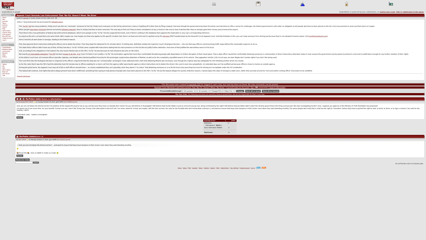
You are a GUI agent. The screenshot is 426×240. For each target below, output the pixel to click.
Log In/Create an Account (238, 87)
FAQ (3, 19)
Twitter (4, 64)
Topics (4, 23)
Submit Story (6, 32)
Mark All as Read (253, 91)
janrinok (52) (194, 84)
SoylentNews (7, 6)
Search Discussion (277, 87)
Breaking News (7, 49)
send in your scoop (387, 12)
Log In (4, 40)
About (4, 17)
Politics (4, 57)
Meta (4, 55)
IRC (3, 66)
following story (57, 22)
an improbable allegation (38, 54)
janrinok (25, 18)
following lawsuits (68, 29)
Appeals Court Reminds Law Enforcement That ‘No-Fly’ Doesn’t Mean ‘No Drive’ (57, 15)
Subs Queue (6, 34)
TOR (3, 75)
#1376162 (61, 139)
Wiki (3, 68)
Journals (5, 21)
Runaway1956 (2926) (26, 102)
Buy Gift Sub (6, 36)
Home (179, 168)
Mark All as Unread (270, 91)
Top (252, 87)
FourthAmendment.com (317, 36)
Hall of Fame (6, 31)
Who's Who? (6, 70)
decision (166, 36)
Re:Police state (33, 99)
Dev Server (6, 73)
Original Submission (23, 76)
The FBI (52, 54)
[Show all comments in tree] (24, 99)
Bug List (5, 72)
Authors (5, 25)
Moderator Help (22, 160)
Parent (19, 117)
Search (4, 27)
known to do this (69, 54)
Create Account (7, 38)
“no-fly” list (26, 26)
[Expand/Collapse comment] (17, 99)
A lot (78, 54)
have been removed (38, 29)
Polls (3, 29)
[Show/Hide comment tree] (20, 99)
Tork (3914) (22, 139)
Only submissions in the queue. (410, 12)
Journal (74, 102)
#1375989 (67, 102)
